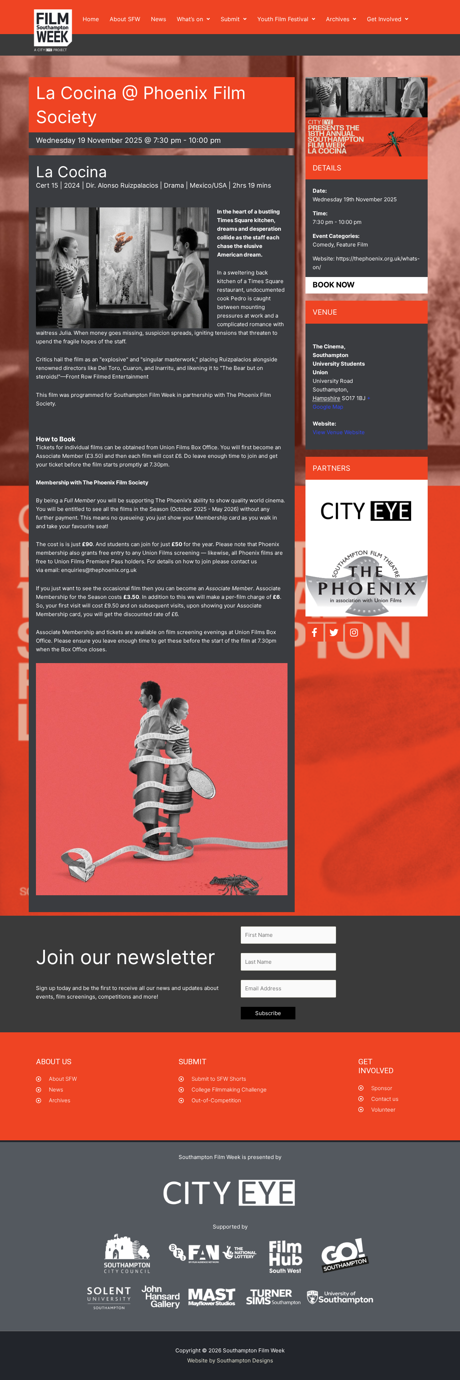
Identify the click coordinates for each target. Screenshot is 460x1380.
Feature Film (352, 244)
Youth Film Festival (282, 19)
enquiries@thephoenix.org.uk (99, 570)
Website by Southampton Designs (230, 1360)
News (158, 19)
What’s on (190, 19)
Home (91, 19)
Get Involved (384, 19)
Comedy (323, 244)
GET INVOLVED (376, 1066)
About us (54, 1061)
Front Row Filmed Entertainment (107, 376)
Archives (337, 19)
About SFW (125, 19)
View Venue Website (339, 432)
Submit (230, 19)
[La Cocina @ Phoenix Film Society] (366, 117)
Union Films (157, 552)
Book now (334, 285)
